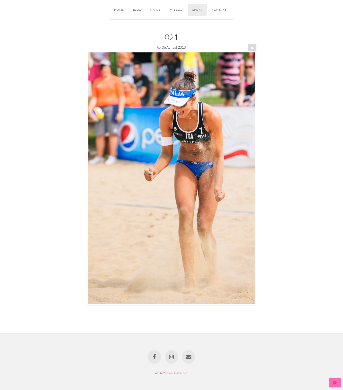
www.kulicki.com (177, 373)
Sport (197, 9)
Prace (155, 9)
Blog (137, 9)
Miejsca (176, 9)
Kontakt (219, 9)
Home (119, 9)
